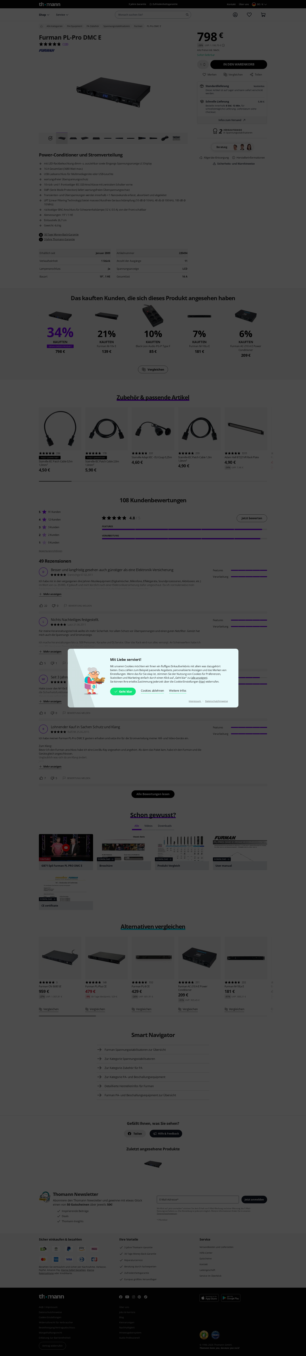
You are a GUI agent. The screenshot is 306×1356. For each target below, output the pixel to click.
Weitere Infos (177, 690)
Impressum (195, 701)
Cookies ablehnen (152, 690)
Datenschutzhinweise (216, 701)
